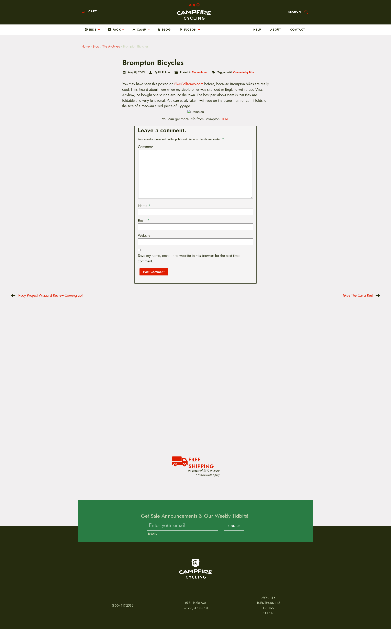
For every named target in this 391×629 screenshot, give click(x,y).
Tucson (190, 30)
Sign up (234, 526)
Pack (116, 30)
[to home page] (193, 11)
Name (144, 205)
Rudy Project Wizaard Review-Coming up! (50, 295)
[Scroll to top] (10, 615)
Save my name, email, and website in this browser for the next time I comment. (189, 258)
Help (257, 30)
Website (144, 235)
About (275, 30)
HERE (225, 119)
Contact (297, 30)
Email (144, 220)
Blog (166, 30)
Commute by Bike (243, 72)
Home (85, 46)
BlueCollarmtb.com (188, 84)
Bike (92, 30)
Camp (141, 30)
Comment (145, 146)
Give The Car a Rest (358, 295)
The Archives (111, 46)
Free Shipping (201, 462)
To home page (195, 568)
